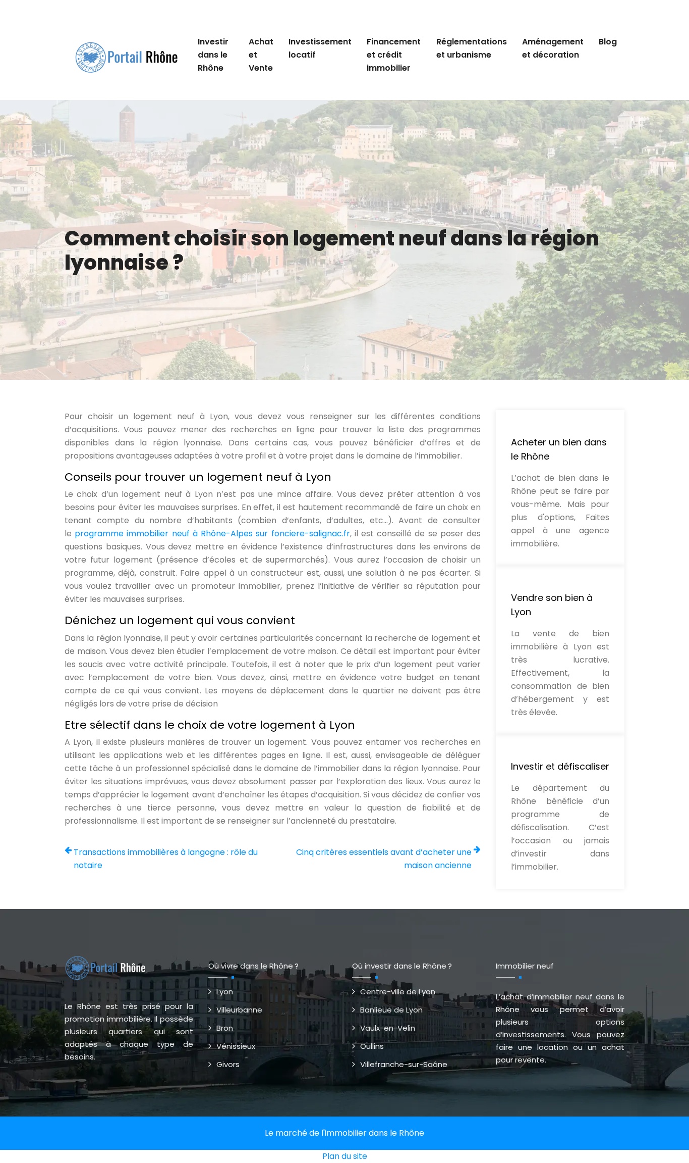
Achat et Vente (261, 55)
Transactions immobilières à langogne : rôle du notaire (166, 858)
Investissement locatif (320, 48)
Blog (608, 41)
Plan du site (344, 1156)
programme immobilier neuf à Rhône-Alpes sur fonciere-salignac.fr (212, 533)
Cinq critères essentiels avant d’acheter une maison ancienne (384, 858)
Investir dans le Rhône (213, 55)
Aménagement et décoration (553, 48)
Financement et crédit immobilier (394, 55)
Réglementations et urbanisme (471, 48)
